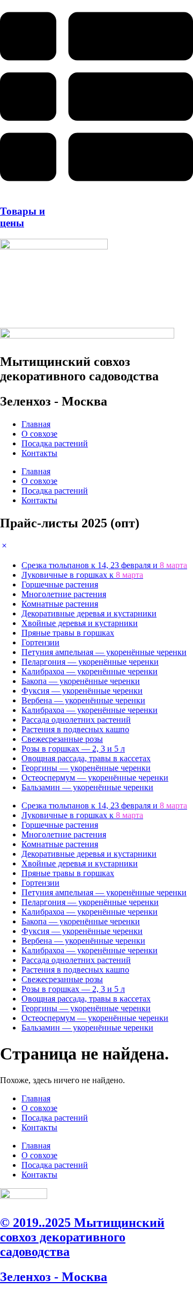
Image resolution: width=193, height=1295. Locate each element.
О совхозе (39, 433)
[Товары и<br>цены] (96, 190)
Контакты (39, 453)
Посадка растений (54, 443)
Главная (35, 424)
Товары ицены (22, 217)
